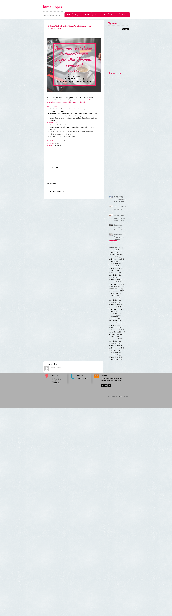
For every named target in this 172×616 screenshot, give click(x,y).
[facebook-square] (102, 385)
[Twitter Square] (106, 385)
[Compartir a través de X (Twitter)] (52, 167)
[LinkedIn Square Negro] (109, 385)
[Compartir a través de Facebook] (48, 167)
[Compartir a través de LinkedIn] (57, 167)
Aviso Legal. (125, 396)
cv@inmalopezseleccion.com (111, 380)
